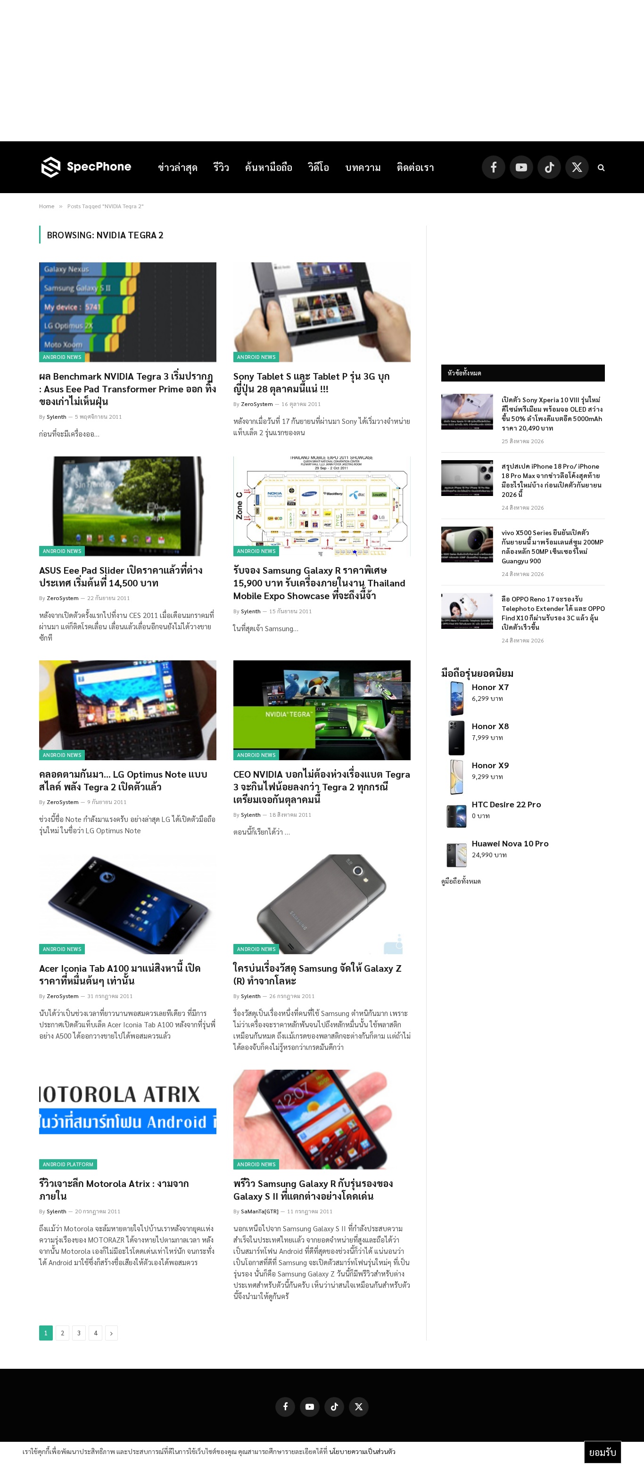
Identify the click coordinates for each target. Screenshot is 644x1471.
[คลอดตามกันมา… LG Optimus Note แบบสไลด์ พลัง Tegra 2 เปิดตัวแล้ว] (127, 710)
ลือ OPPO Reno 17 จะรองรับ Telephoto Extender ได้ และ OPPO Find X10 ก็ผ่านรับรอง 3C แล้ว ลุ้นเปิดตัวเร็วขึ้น (553, 612)
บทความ (363, 167)
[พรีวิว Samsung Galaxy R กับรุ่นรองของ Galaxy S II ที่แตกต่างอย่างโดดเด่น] (322, 1120)
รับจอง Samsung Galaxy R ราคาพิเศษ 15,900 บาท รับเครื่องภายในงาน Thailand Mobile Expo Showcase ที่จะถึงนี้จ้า (319, 582)
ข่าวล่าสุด (178, 167)
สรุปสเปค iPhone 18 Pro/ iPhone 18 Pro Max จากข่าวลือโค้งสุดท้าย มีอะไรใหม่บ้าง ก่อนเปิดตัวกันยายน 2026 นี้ (552, 480)
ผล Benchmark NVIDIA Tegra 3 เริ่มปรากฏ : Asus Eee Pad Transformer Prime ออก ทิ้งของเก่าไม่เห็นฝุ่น (127, 388)
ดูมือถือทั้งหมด (461, 881)
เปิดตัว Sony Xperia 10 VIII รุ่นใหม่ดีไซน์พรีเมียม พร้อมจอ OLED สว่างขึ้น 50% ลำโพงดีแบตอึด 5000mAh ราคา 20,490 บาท (552, 413)
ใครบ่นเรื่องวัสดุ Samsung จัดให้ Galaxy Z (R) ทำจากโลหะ (317, 974)
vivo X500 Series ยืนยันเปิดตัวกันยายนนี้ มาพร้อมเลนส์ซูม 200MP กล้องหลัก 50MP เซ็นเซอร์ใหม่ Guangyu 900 (552, 546)
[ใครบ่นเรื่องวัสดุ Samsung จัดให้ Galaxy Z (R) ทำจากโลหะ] (322, 904)
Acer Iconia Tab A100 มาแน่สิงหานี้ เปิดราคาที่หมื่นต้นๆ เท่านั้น (120, 974)
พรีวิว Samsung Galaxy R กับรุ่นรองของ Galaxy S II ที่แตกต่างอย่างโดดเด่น (313, 1189)
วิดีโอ (318, 167)
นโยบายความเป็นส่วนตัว (362, 1451)
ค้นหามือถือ (268, 167)
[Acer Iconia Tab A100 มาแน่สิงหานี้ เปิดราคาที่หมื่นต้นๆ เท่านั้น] (127, 904)
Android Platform (68, 1164)
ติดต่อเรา (415, 167)
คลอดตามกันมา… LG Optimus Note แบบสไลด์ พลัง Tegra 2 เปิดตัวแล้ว (123, 780)
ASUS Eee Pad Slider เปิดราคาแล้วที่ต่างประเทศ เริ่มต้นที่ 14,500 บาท (121, 576)
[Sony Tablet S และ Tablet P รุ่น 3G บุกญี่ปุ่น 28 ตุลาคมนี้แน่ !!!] (322, 312)
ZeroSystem (257, 403)
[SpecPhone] (86, 167)
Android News (62, 356)
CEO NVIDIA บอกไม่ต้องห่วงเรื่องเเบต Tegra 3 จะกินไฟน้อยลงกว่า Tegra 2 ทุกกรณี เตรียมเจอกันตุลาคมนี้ (321, 786)
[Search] (600, 167)
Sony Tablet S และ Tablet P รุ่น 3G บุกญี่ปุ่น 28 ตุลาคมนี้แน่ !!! (311, 382)
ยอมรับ (602, 1452)
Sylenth (56, 416)
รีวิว (221, 167)
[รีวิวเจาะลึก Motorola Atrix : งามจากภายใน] (127, 1120)
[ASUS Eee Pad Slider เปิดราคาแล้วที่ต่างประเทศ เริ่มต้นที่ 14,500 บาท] (127, 506)
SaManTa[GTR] (260, 1211)
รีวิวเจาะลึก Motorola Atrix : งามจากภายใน (114, 1189)
